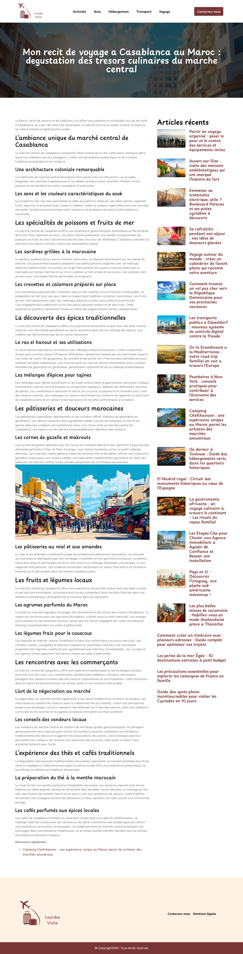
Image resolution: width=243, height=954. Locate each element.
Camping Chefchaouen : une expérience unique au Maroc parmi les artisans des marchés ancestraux (207, 424)
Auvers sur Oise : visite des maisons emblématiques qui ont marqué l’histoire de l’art (207, 170)
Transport (143, 11)
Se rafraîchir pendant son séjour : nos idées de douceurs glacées (207, 235)
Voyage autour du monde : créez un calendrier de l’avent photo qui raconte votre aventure (208, 263)
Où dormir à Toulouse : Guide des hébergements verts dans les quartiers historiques (208, 458)
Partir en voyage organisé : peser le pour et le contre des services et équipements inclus (207, 140)
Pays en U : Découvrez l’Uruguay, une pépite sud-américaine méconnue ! (203, 583)
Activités (79, 11)
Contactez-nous (179, 913)
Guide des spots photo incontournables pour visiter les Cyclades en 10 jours (186, 696)
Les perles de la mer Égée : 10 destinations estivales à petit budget (191, 658)
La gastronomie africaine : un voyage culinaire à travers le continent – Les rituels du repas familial (207, 510)
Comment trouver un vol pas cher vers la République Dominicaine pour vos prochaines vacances (208, 295)
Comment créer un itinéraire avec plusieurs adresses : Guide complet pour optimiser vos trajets (189, 639)
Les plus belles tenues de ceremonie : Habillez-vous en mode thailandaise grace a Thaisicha (208, 615)
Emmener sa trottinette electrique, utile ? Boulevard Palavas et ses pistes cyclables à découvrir (206, 204)
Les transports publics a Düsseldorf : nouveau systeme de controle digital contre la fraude (208, 327)
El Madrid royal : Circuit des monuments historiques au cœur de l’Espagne (190, 483)
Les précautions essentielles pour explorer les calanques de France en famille (190, 675)
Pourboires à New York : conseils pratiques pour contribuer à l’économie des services (205, 388)
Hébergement (118, 11)
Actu (97, 11)
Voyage (164, 11)
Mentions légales (204, 913)
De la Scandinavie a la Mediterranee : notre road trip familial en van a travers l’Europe (208, 356)
